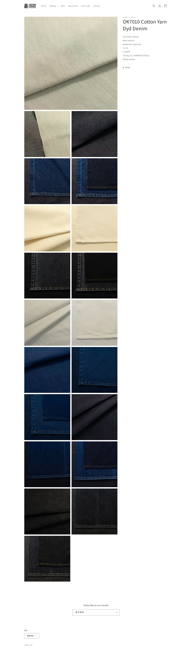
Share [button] (127, 67)
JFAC (31, 645)
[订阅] (116, 612)
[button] (53, 6)
